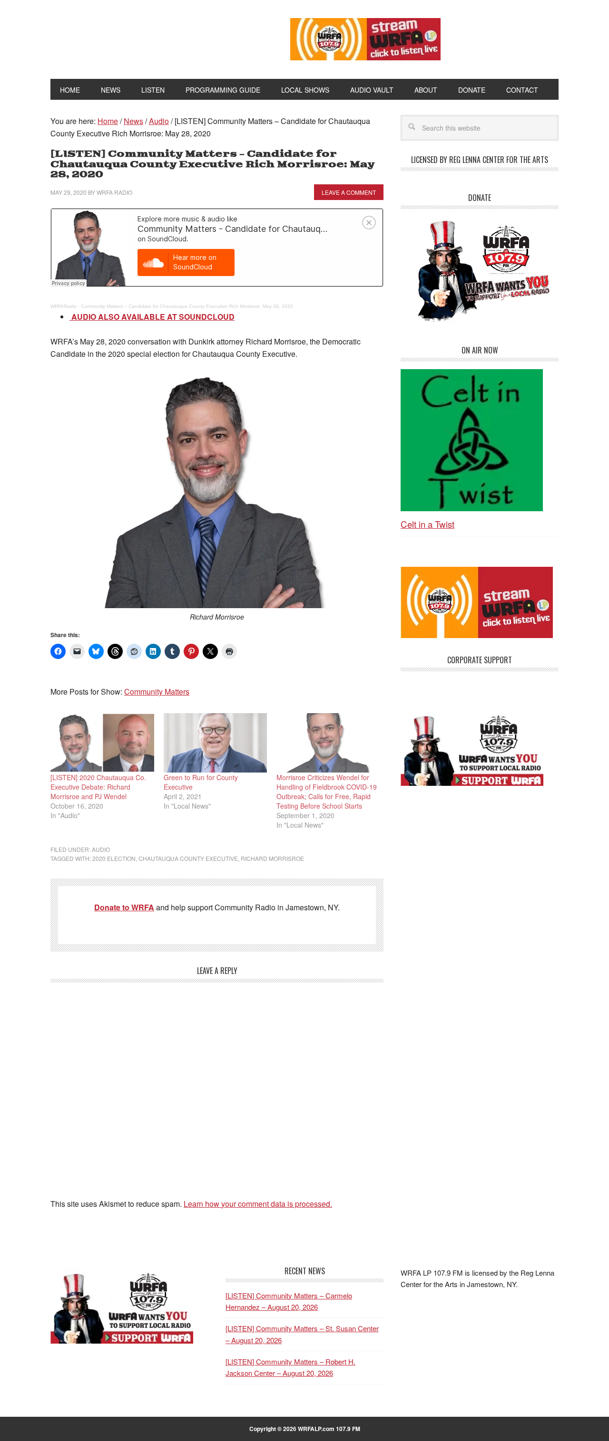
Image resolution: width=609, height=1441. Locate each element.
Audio (101, 849)
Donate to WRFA (124, 907)
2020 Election (114, 858)
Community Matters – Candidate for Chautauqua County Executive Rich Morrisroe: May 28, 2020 (187, 306)
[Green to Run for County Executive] (215, 742)
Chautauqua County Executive (188, 858)
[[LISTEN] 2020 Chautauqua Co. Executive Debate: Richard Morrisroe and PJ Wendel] (102, 742)
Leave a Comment (349, 192)
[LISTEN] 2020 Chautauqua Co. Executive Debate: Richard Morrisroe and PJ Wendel (98, 787)
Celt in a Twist (427, 523)
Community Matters (156, 691)
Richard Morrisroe (272, 858)
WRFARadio (63, 306)
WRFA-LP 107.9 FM (148, 37)
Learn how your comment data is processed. (258, 1203)
